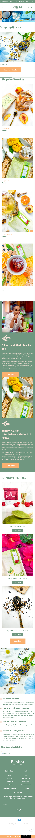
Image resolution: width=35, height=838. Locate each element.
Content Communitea (9, 788)
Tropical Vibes (5, 288)
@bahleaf (3, 752)
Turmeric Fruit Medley (7, 234)
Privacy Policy (26, 782)
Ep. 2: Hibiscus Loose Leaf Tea (17, 578)
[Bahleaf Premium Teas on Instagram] (17, 811)
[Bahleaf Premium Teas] (17, 7)
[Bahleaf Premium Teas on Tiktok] (20, 811)
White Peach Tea (5, 128)
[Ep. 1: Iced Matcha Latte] (17, 503)
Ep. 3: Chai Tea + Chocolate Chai (17, 630)
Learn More (10, 375)
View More (17, 530)
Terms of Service (26, 785)
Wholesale (26, 788)
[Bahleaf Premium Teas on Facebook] (14, 811)
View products (10, 70)
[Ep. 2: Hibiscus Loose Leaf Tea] (17, 555)
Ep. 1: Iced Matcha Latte (17, 526)
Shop (9, 775)
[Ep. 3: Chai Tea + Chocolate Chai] (17, 607)
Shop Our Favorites (13, 79)
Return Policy (26, 778)
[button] (17, 836)
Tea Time (9, 785)
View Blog (17, 641)
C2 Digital (25, 824)
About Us (9, 778)
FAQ (26, 775)
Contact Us (9, 782)
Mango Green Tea (6, 181)
